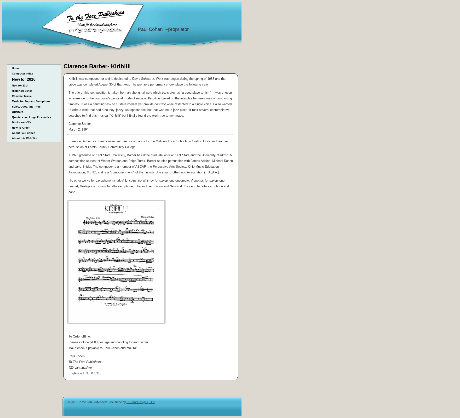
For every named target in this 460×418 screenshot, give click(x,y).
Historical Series (22, 90)
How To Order (20, 127)
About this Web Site (24, 138)
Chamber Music (22, 96)
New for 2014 (20, 85)
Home (15, 68)
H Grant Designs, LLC (140, 402)
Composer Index (22, 73)
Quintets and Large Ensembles (31, 117)
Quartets (17, 111)
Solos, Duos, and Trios (26, 106)
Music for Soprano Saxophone (31, 101)
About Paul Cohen (23, 133)
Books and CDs (22, 122)
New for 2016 (23, 79)
